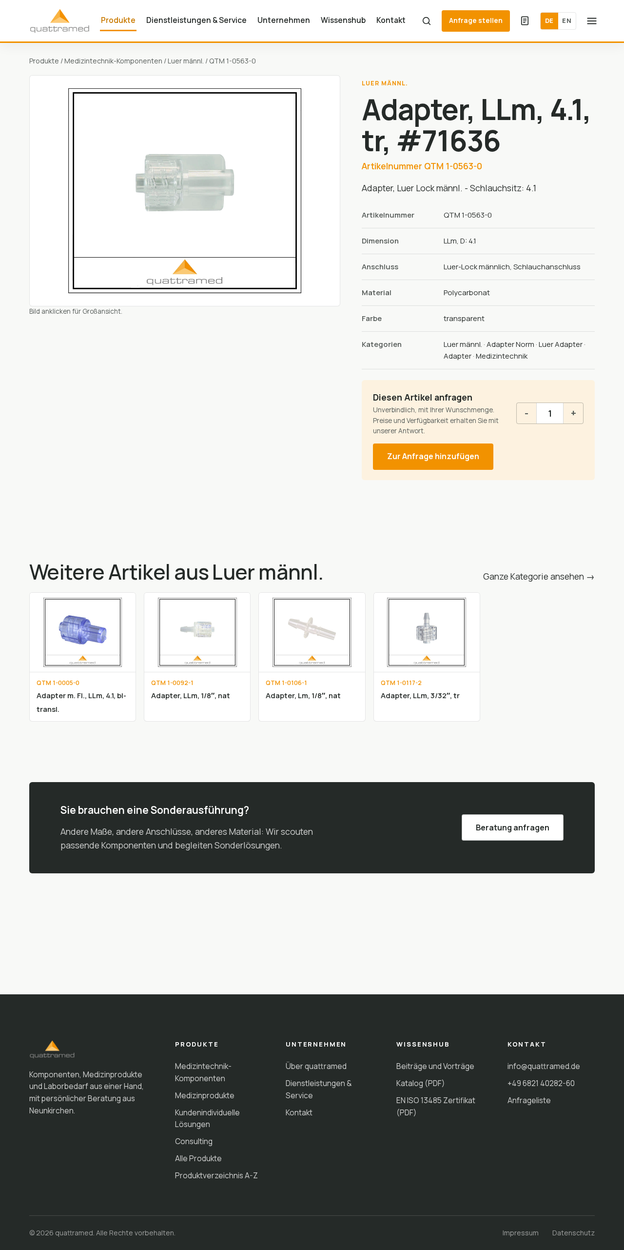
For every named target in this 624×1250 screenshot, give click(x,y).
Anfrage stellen (476, 20)
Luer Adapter (561, 344)
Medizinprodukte (204, 1095)
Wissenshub (343, 20)
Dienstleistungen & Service (196, 20)
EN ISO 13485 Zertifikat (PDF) (435, 1106)
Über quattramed (316, 1066)
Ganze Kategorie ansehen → (539, 576)
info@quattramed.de (543, 1066)
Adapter (457, 356)
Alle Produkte (198, 1158)
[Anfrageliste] (525, 21)
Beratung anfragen (512, 827)
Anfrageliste (529, 1100)
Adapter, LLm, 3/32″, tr (420, 695)
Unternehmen (283, 20)
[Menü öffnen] (592, 21)
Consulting (194, 1141)
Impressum (521, 1232)
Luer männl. (186, 60)
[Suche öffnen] (426, 21)
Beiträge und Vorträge (435, 1066)
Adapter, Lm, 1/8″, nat (303, 695)
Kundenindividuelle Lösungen (207, 1118)
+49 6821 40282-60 (541, 1083)
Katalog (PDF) (420, 1083)
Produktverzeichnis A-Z (216, 1175)
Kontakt (391, 20)
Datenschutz (573, 1232)
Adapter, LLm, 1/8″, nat (190, 695)
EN (566, 20)
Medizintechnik (501, 356)
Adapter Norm (510, 344)
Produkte (118, 20)
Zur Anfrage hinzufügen (433, 456)
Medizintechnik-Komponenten (113, 60)
